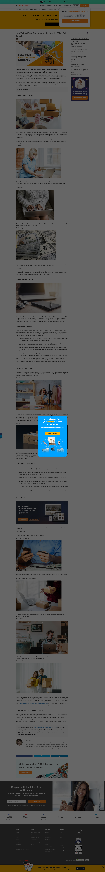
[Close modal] (64, 417)
